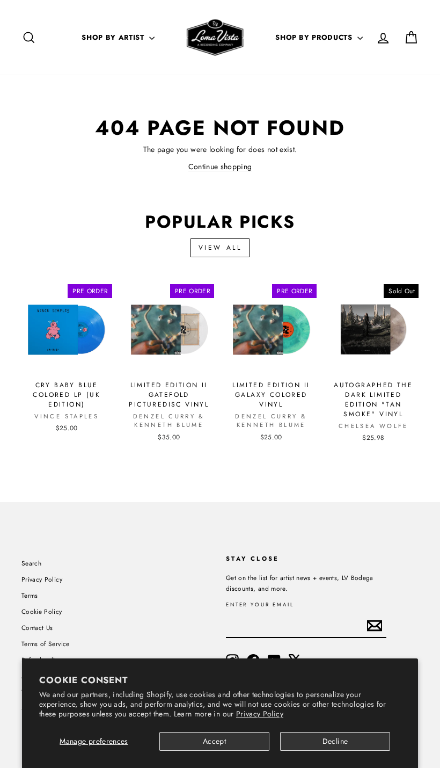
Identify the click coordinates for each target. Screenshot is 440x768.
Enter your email (260, 605)
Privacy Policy (259, 713)
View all (220, 247)
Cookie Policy (41, 611)
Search (31, 563)
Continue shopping (220, 166)
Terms (29, 595)
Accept (214, 741)
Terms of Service (45, 643)
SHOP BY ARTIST (114, 37)
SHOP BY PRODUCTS (315, 37)
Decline (335, 741)
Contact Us (37, 627)
